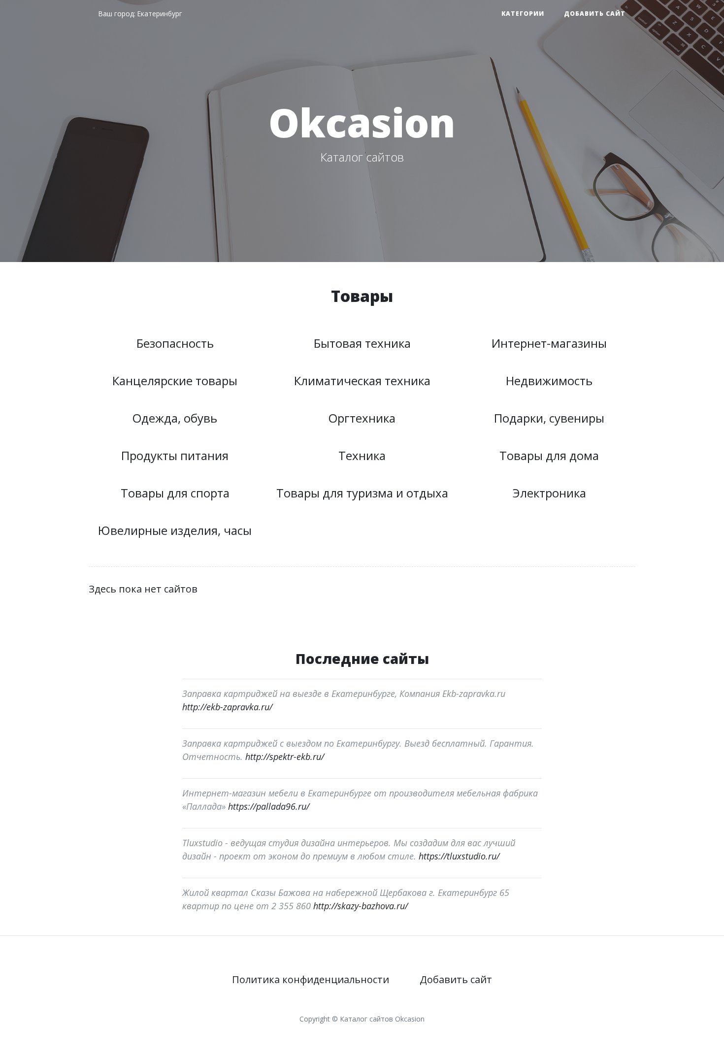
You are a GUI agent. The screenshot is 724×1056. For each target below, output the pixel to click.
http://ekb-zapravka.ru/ (227, 707)
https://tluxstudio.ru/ (459, 856)
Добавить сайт (594, 13)
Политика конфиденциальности (310, 979)
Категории (522, 13)
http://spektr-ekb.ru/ (284, 756)
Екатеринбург (159, 13)
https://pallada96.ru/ (268, 806)
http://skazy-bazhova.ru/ (360, 906)
